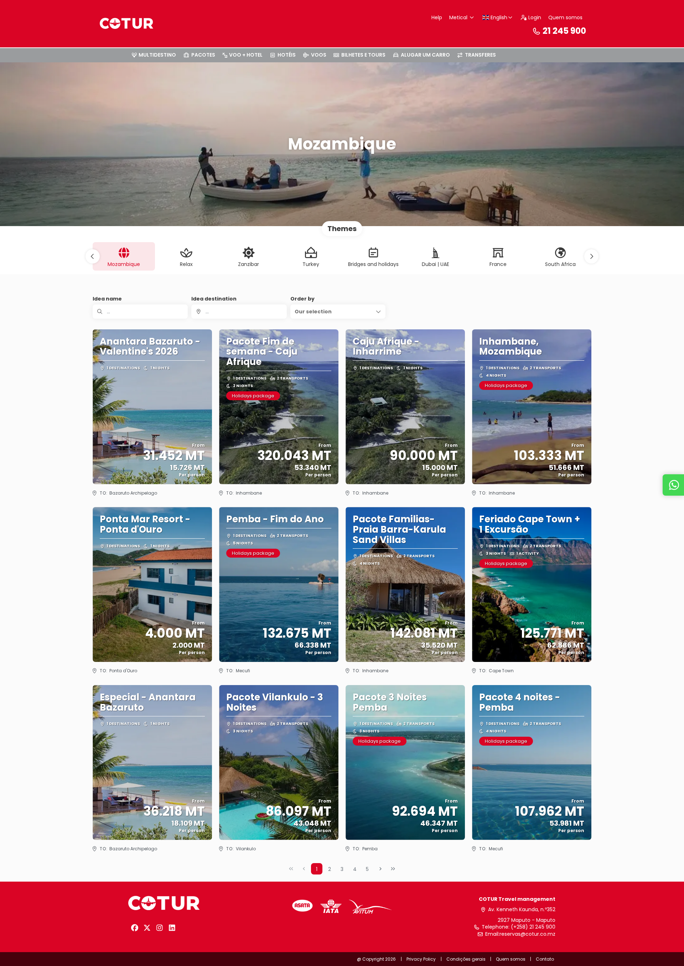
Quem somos (565, 17)
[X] (146, 927)
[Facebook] (134, 927)
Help (436, 17)
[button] (93, 256)
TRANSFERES (480, 54)
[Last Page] (393, 868)
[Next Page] (380, 868)
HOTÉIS (287, 54)
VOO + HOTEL (246, 54)
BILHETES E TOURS (363, 54)
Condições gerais (466, 959)
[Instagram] (159, 927)
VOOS (318, 54)
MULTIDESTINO (157, 54)
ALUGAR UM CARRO (425, 54)
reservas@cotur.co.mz (527, 934)
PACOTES (203, 54)
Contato (545, 959)
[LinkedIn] (171, 927)
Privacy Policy (421, 959)
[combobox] (238, 311)
